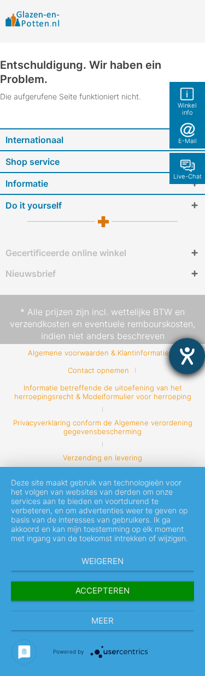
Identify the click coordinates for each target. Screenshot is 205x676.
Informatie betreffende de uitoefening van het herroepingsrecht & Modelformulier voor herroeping (102, 392)
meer (102, 620)
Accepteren (102, 590)
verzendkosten (39, 323)
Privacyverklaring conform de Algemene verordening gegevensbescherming (102, 427)
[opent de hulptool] (187, 356)
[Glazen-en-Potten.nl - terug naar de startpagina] (32, 18)
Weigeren (102, 561)
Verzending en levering (102, 457)
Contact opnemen (98, 370)
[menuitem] (103, 352)
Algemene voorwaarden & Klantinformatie (98, 352)
